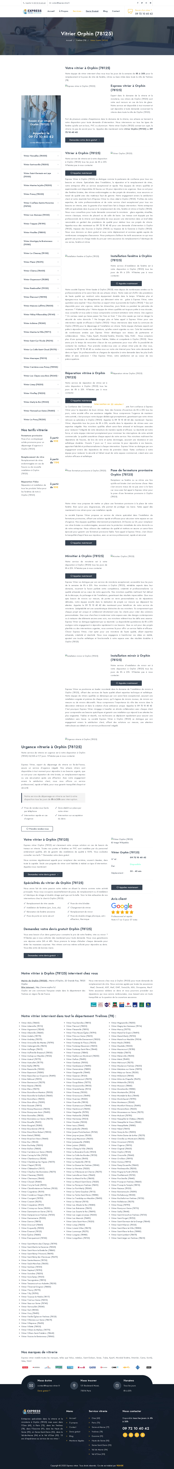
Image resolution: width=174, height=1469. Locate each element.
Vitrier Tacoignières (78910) (33, 1280)
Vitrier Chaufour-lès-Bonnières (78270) (38, 1171)
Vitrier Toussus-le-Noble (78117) (35, 1296)
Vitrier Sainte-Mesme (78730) (34, 1260)
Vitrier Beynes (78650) (31, 1085)
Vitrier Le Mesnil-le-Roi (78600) (80, 1178)
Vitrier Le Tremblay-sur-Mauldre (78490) (84, 1198)
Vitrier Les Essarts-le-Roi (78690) (81, 1211)
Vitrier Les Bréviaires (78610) (79, 1208)
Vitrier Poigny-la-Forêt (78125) (124, 1171)
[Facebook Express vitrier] (138, 3)
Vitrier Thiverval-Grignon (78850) (36, 1286)
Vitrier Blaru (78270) (30, 1089)
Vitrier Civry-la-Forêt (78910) (34, 1185)
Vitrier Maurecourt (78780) (123, 1049)
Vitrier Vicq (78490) (30, 1313)
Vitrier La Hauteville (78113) (78, 1161)
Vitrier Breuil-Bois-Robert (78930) (36, 1132)
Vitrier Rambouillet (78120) (36, 288)
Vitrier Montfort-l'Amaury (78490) (126, 1105)
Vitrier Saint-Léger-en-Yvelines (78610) (128, 1238)
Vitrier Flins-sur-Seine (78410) (79, 1036)
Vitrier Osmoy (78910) (121, 1161)
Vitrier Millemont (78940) (122, 1075)
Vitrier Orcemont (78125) (122, 1142)
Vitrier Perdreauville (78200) (124, 1168)
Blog (105, 11)
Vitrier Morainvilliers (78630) (124, 1108)
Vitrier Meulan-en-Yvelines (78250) (126, 1065)
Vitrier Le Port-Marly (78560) (79, 1188)
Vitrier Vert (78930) (30, 1310)
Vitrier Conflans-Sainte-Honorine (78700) (39, 205)
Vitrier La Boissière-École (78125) (81, 1152)
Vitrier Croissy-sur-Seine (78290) (36, 1208)
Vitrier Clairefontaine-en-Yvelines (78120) (39, 1188)
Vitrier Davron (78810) (31, 1221)
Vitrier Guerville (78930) (77, 1102)
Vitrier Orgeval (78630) (121, 1148)
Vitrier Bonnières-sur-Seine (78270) (37, 1118)
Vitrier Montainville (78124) (123, 1092)
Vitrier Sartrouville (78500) (36, 164)
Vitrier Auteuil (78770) (31, 1059)
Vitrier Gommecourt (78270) (79, 1079)
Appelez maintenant (128, 887)
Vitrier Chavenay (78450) (32, 1175)
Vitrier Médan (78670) (121, 1052)
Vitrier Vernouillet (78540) (33, 1306)
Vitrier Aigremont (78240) (32, 1029)
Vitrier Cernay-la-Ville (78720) (34, 1155)
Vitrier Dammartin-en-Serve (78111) (36, 1211)
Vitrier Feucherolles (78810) (78, 1022)
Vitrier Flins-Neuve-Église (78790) (81, 1032)
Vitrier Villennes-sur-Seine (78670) (36, 1319)
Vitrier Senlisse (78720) (31, 1266)
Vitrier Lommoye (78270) (77, 1231)
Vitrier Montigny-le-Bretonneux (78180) (38, 243)
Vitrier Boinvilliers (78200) (33, 1099)
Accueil (50, 11)
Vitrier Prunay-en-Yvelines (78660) (126, 1181)
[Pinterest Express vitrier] (150, 3)
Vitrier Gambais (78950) (77, 1062)
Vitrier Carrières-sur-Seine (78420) (36, 1152)
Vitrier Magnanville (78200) (123, 1022)
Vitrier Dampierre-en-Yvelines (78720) (38, 1214)
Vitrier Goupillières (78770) (78, 1082)
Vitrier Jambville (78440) (77, 1128)
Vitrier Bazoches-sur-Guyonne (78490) (38, 1075)
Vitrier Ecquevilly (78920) (32, 1228)
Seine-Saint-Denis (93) (45, 1432)
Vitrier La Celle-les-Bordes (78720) (81, 1155)
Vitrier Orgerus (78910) (121, 1145)
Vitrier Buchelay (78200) (32, 1145)
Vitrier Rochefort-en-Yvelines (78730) (127, 1198)
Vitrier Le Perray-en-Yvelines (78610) (82, 1185)
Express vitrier (72, 1465)
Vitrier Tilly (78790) (30, 1293)
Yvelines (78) (81, 40)
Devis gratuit (74, 1431)
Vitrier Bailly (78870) (30, 1065)
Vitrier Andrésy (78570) (31, 1039)
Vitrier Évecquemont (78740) (34, 1238)
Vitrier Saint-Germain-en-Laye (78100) (37, 175)
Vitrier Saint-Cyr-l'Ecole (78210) (38, 340)
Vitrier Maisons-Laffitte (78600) (38, 305)
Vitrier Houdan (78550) (76, 1122)
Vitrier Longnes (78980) (76, 1234)
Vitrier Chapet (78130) (31, 1165)
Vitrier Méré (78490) (120, 1059)
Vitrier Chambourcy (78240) (33, 1158)
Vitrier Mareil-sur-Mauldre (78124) (126, 1039)
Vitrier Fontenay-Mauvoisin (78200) (81, 1046)
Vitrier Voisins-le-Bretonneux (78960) (37, 1336)
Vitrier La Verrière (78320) (78, 1168)
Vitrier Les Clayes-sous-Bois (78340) (40, 375)
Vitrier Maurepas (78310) (35, 358)
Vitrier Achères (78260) (35, 323)
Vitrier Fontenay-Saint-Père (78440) (81, 1049)
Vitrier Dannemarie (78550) (33, 1218)
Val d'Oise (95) (51, 1435)
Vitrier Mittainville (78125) (122, 1082)
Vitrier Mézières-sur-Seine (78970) (126, 1069)
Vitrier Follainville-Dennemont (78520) (83, 1039)
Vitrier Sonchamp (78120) (32, 1276)
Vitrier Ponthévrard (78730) (123, 1175)
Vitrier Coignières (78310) (32, 1191)
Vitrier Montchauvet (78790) (123, 1099)
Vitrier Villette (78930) (31, 1326)
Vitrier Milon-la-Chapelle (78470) (126, 1079)
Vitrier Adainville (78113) (32, 1026)
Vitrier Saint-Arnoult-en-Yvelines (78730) (129, 1214)
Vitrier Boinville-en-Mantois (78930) (37, 1092)
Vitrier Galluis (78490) (76, 1059)
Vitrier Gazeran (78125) (76, 1075)
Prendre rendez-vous (39, 828)
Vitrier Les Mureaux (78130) (37, 215)
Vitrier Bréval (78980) (30, 1135)
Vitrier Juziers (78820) (76, 1145)
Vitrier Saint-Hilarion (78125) (124, 1224)
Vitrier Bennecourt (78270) (33, 1082)
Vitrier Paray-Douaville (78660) (125, 1165)
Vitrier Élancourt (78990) (35, 297)
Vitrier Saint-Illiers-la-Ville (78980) (126, 1228)
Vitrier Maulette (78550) (122, 1046)
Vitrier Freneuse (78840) (77, 1052)
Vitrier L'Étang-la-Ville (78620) (79, 1148)
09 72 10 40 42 (41, 136)
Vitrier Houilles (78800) (35, 232)
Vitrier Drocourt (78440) (32, 1224)
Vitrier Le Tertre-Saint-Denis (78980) (82, 1195)
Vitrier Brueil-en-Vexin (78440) (34, 1138)
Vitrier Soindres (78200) (32, 1273)
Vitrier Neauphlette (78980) (123, 1125)
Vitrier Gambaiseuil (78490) (78, 1065)
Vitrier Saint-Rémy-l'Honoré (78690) (37, 1253)
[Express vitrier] (32, 11)
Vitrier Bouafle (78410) (31, 1122)
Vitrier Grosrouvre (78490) (78, 1095)
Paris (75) (40, 1425)
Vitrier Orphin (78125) (121, 1152)
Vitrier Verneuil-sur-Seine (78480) (39, 410)
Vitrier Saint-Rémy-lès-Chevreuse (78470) (39, 1257)
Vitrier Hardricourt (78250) (78, 1108)
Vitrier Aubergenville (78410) (34, 1046)
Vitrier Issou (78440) (75, 1125)
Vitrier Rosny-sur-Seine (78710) (125, 1208)
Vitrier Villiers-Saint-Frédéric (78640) (37, 1333)
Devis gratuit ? (44, 1390)
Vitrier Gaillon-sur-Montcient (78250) (82, 1055)
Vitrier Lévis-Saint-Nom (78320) (80, 1221)
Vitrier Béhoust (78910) (31, 1079)
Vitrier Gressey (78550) (76, 1092)
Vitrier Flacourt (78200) (76, 1026)
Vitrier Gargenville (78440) (78, 1072)
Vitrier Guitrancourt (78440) (78, 1105)
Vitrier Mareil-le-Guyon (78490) (125, 1032)
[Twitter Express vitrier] (142, 3)
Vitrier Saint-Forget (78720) (123, 1218)
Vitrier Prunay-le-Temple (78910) (125, 1185)
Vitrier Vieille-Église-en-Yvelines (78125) (39, 1316)
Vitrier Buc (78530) (29, 1142)
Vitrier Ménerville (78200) (122, 1055)
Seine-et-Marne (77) (100, 1427)
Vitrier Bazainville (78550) (32, 1069)
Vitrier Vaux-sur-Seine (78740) (34, 1303)
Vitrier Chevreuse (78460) (33, 1178)
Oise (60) (26, 1425)
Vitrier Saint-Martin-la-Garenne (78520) (38, 1247)
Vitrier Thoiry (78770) (31, 1290)
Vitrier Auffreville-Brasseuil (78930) (37, 1052)
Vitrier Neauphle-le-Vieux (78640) (126, 1122)
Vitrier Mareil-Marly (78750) (123, 1036)
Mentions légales (76, 1440)
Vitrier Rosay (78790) (120, 1204)
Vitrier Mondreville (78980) (123, 1089)
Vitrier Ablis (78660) (30, 1022)
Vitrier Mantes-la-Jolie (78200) (38, 185)
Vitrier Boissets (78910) (31, 1105)
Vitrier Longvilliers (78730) (78, 1238)
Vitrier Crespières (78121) (32, 1204)
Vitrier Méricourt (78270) (122, 1062)
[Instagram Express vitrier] (146, 3)
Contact (116, 11)
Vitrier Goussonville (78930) (78, 1085)
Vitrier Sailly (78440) (120, 1211)
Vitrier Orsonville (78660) (122, 1155)
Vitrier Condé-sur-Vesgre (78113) (36, 1195)
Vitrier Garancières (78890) (78, 1069)
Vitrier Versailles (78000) (35, 155)
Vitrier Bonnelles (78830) (32, 1115)
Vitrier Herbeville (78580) (77, 1115)
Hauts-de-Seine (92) (100, 1440)
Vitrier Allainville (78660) (32, 1032)
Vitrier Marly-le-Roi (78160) (36, 402)
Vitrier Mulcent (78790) (121, 1115)
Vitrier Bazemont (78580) (32, 1072)
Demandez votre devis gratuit (42, 874)
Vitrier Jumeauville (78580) (78, 1142)
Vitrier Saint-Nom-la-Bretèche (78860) (38, 1250)
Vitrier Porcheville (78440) (123, 1178)
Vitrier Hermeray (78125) (77, 1118)
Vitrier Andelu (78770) (31, 1036)
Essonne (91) (38, 1428)
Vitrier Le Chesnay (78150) (36, 253)
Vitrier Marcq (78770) (121, 1029)
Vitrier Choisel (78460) (31, 1181)
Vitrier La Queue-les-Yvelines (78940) (82, 1165)
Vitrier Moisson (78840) (121, 1085)
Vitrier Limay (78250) (33, 384)
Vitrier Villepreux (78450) (32, 1323)
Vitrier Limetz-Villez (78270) (78, 1228)
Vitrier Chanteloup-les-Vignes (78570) (38, 1161)
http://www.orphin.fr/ (46, 987)
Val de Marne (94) (100, 1449)
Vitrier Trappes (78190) (34, 223)
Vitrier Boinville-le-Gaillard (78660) (37, 1095)
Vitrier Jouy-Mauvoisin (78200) (79, 1138)
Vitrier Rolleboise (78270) (122, 1201)
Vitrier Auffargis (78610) (32, 1049)
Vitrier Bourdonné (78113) (32, 1128)
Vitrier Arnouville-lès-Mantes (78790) (37, 1042)
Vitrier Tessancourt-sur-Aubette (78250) (38, 1283)
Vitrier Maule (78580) (120, 1042)
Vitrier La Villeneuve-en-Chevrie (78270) (84, 1171)
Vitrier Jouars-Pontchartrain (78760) (82, 1132)
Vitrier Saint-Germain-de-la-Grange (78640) (130, 1221)
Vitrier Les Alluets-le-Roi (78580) (80, 1204)
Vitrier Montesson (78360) (123, 1102)
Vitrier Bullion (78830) (31, 1148)
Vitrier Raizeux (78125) (121, 1188)
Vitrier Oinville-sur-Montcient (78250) (128, 1138)
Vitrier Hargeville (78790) (77, 1112)
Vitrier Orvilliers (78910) (122, 1158)
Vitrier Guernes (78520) (77, 1099)
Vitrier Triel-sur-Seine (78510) (34, 1300)
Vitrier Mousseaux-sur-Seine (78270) (127, 1112)
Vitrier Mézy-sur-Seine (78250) (125, 1072)
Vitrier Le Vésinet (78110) (77, 1201)
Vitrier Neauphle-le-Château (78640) (127, 1118)
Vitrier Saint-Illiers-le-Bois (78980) (126, 1231)
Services (77, 11)
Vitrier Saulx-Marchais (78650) (34, 1263)
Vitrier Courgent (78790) (32, 1198)
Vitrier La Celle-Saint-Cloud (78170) (40, 349)
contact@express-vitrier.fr (61, 3)
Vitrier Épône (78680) (31, 1234)
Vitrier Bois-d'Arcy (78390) (33, 1102)
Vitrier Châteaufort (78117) (33, 1168)
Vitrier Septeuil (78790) (31, 1270)
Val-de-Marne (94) (29, 1435)
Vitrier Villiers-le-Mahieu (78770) (35, 1329)
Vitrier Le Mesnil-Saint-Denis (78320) (82, 1181)
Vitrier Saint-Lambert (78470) (124, 1234)
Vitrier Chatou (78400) (34, 270)
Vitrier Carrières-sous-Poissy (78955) (41, 367)
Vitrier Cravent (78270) (31, 1201)
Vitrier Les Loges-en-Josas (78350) (81, 1214)
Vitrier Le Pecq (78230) (35, 419)
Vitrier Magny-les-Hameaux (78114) (126, 1026)
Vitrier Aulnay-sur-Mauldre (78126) (36, 1055)
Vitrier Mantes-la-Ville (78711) (37, 332)
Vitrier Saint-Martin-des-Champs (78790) (39, 1243)
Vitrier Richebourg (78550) (123, 1195)
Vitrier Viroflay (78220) (34, 393)
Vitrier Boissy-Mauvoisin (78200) (35, 1108)
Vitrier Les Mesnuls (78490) (78, 1218)
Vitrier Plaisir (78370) (33, 262)
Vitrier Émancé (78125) (31, 1231)
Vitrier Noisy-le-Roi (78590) (123, 1132)
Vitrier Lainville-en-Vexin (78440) (80, 1175)
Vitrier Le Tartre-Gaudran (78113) (81, 1191)
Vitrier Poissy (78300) (34, 194)
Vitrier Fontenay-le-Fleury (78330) (81, 1042)
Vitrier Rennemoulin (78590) (124, 1191)
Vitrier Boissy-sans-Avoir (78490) (35, 1112)
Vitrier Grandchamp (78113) (78, 1089)
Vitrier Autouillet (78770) (32, 1062)
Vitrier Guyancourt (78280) (36, 279)
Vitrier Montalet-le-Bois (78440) (125, 1095)
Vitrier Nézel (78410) (120, 1128)
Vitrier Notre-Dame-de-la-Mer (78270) (128, 1135)
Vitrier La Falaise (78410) (77, 1158)
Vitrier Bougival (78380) (31, 1125)
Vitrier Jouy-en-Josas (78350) (79, 1135)
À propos (63, 11)
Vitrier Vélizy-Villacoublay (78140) (39, 314)
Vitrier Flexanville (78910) (77, 1029)
